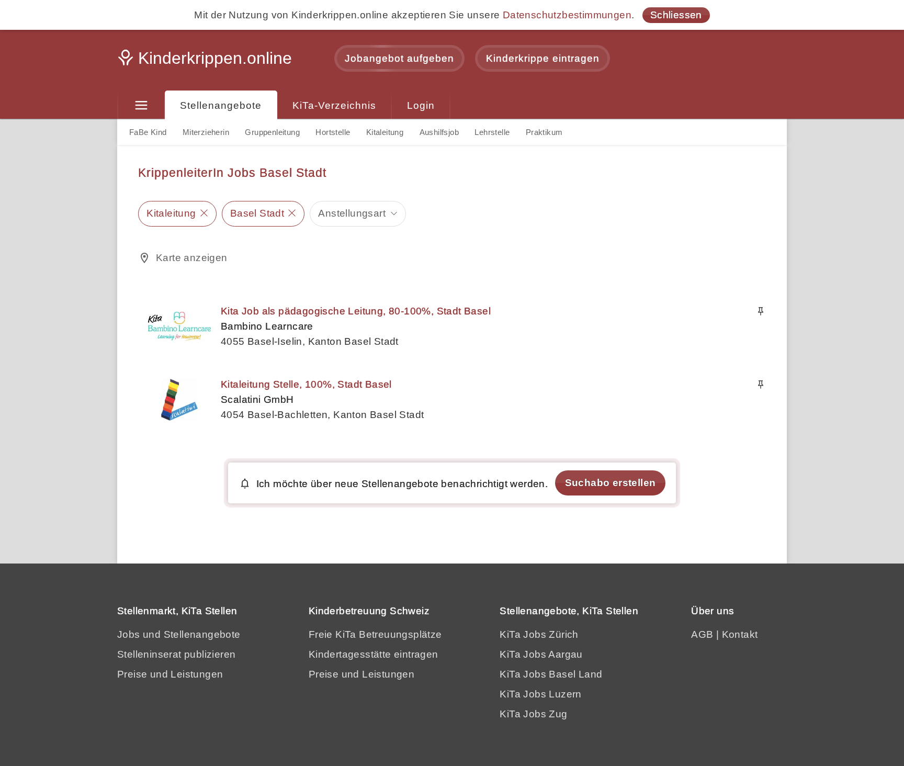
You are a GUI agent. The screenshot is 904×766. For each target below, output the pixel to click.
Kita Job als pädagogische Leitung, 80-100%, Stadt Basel (356, 311)
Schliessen (676, 14)
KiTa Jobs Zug (533, 713)
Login (421, 105)
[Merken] (760, 311)
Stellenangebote (221, 105)
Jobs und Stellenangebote (179, 634)
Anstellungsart (352, 213)
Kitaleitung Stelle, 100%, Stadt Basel (306, 384)
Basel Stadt (257, 213)
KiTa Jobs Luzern (540, 694)
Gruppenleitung (272, 132)
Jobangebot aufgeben (399, 58)
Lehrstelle (492, 132)
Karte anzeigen (192, 257)
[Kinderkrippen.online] (206, 61)
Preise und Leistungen (170, 674)
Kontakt (740, 634)
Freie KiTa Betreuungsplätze (375, 634)
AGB (702, 634)
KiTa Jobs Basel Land (551, 674)
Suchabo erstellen (610, 482)
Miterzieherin (206, 132)
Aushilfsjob (439, 132)
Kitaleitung (384, 132)
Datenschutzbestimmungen (567, 14)
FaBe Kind (148, 132)
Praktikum (544, 132)
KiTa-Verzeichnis (334, 105)
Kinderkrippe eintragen (543, 58)
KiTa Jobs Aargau (541, 654)
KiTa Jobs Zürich (539, 634)
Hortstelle (332, 132)
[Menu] (141, 106)
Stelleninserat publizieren (176, 654)
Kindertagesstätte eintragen (373, 654)
